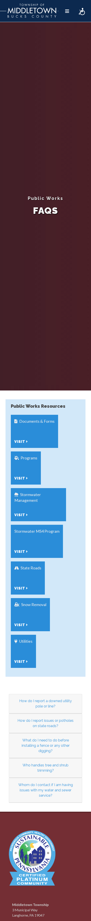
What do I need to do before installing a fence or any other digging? (46, 745)
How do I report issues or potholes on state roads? (45, 723)
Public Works (45, 198)
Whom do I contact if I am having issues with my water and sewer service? (45, 790)
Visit (20, 442)
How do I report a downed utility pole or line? (45, 703)
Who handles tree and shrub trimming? (45, 768)
